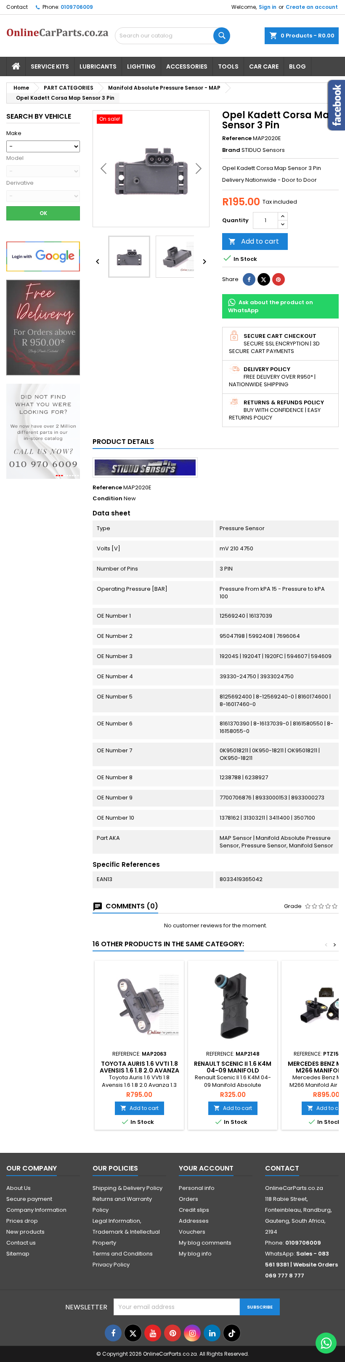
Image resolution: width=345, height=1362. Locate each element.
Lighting (141, 66)
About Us (18, 1188)
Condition (107, 498)
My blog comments (205, 1243)
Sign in (267, 7)
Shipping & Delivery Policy (127, 1188)
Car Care (264, 66)
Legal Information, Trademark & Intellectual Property (126, 1232)
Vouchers (192, 1232)
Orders (188, 1199)
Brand (231, 150)
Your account (206, 1168)
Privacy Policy (111, 1265)
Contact (17, 7)
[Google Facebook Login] (43, 256)
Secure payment (29, 1199)
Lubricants (98, 66)
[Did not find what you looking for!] (43, 431)
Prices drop (22, 1221)
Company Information (36, 1210)
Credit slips (194, 1210)
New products (25, 1232)
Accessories (186, 66)
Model (15, 158)
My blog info (195, 1254)
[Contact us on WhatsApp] (326, 1343)
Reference (237, 138)
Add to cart (253, 241)
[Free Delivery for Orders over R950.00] (43, 327)
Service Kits (50, 66)
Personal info (197, 1188)
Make (13, 133)
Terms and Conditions (123, 1254)
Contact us (21, 1243)
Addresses (194, 1221)
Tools (228, 66)
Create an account (312, 7)
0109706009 (77, 7)
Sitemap (17, 1254)
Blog (297, 66)
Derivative (20, 183)
